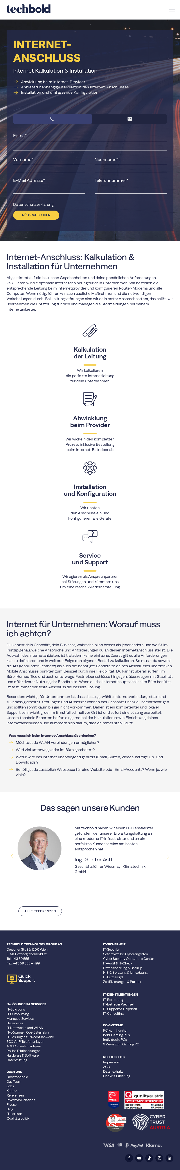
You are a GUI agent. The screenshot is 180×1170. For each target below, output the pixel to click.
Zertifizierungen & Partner (122, 982)
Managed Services (20, 1018)
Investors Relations (21, 1100)
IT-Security (111, 949)
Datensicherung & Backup (122, 968)
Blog (10, 1109)
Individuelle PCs (115, 1039)
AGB (106, 1067)
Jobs (10, 1086)
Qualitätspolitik (18, 1118)
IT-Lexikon (14, 1114)
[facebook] (129, 1158)
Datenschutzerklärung (33, 204)
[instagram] (159, 1158)
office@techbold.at (32, 954)
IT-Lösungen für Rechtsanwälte (30, 1037)
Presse (11, 1104)
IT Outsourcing (18, 1014)
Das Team (14, 1081)
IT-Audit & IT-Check (117, 963)
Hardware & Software (23, 1055)
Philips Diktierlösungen (24, 1051)
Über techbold (17, 1077)
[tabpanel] (90, 176)
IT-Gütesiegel (113, 977)
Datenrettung (17, 1060)
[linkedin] (169, 1158)
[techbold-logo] (28, 6)
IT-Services (15, 1023)
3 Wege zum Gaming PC (121, 1044)
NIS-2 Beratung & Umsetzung (125, 972)
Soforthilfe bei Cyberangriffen (125, 954)
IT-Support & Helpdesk (120, 1009)
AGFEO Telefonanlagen (24, 1046)
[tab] (52, 119)
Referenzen (15, 1095)
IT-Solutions (16, 1009)
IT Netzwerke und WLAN (25, 1028)
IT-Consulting (113, 1013)
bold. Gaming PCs (116, 1035)
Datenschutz (113, 1071)
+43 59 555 (20, 959)
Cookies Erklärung (116, 1076)
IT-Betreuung (113, 1000)
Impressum (111, 1062)
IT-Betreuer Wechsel (118, 1004)
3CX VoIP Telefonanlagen (25, 1041)
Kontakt (13, 1091)
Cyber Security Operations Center (128, 959)
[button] (167, 856)
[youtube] (139, 1158)
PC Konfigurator (115, 1030)
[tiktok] (149, 1158)
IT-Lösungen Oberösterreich (28, 1032)
